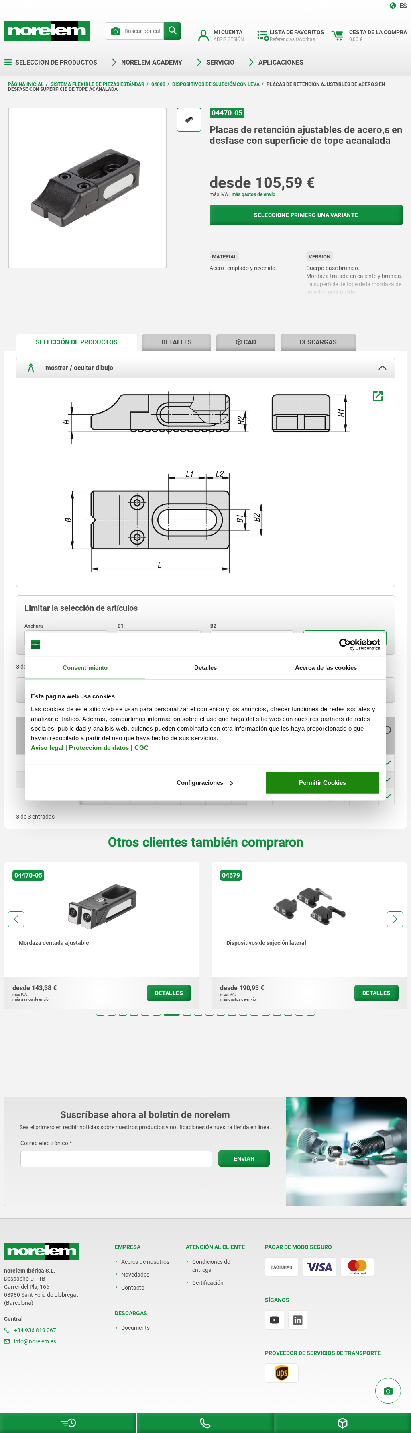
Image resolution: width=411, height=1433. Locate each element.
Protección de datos (99, 747)
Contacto (132, 1287)
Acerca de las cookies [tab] (326, 667)
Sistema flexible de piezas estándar (97, 84)
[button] (100, 1015)
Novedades (135, 1274)
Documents (135, 1328)
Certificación (208, 1282)
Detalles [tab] (205, 667)
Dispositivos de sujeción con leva (216, 84)
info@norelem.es (34, 1341)
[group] (104, 935)
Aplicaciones (280, 62)
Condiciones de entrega (211, 1266)
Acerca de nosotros (145, 1262)
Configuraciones (200, 782)
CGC (141, 747)
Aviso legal (47, 747)
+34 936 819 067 (34, 1330)
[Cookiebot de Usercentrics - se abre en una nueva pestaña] (345, 645)
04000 (158, 84)
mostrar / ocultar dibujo (78, 368)
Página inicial (26, 84)
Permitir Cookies (322, 782)
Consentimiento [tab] (85, 667)
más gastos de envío (253, 194)
